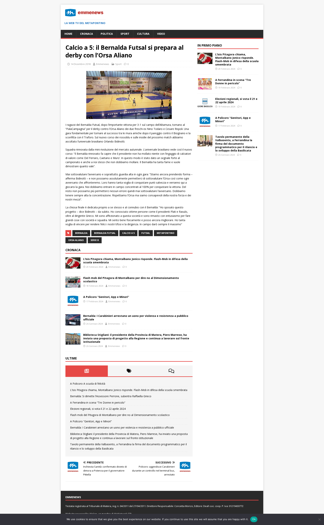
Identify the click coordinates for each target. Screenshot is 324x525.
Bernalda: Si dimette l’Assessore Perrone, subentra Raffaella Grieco (110, 396)
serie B (95, 240)
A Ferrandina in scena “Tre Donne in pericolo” (97, 402)
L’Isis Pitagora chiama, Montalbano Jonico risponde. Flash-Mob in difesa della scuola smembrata (135, 260)
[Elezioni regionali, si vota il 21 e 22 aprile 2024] (204, 106)
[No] (319, 519)
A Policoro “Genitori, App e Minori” (106, 297)
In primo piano (209, 45)
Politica (107, 33)
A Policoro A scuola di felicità (87, 383)
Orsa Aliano (76, 240)
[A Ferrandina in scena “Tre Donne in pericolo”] (204, 87)
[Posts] (86, 370)
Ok (254, 519)
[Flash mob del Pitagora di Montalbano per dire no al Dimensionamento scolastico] (72, 285)
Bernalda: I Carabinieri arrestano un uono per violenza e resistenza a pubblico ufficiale (135, 317)
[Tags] (129, 370)
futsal (145, 233)
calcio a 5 (128, 233)
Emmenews (102, 64)
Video (161, 33)
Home (68, 33)
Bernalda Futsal (105, 233)
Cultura (143, 33)
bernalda (81, 233)
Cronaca (86, 33)
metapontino (165, 233)
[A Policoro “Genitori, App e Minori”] (72, 304)
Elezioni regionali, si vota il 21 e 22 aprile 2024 (98, 409)
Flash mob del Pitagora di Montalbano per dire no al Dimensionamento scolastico (131, 279)
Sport (125, 33)
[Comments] (171, 370)
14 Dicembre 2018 (81, 64)
